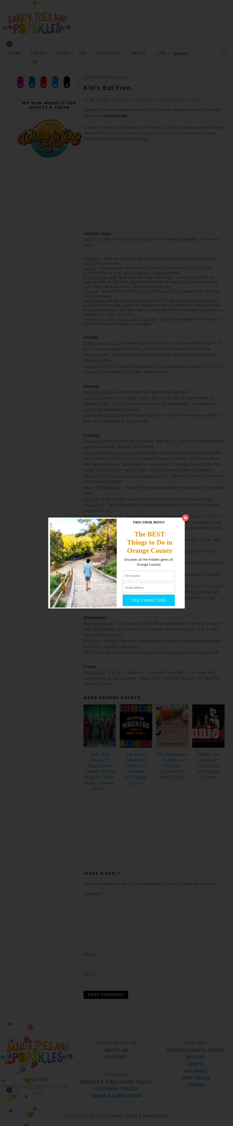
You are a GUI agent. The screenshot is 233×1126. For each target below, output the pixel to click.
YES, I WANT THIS (148, 600)
